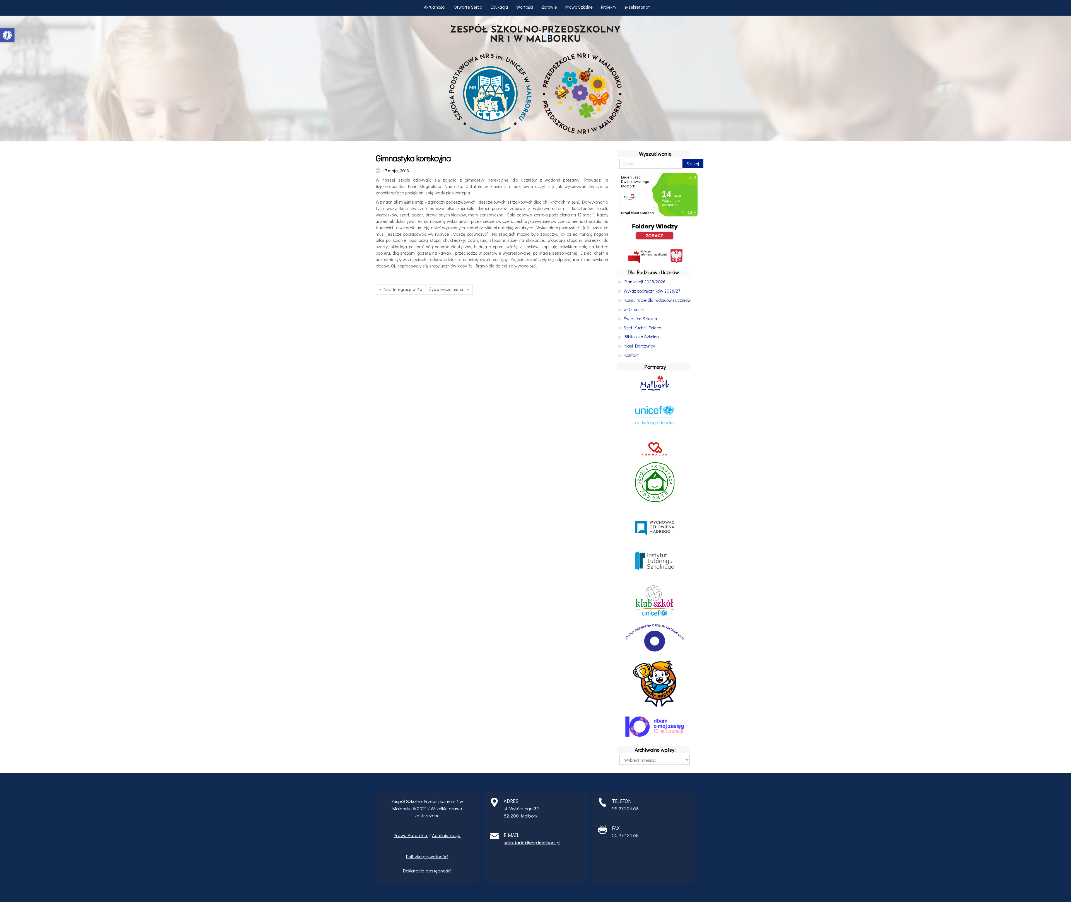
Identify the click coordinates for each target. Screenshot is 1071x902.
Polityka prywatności (427, 856)
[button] (7, 35)
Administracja (446, 835)
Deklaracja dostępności (427, 870)
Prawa (401, 835)
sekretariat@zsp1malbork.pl (532, 842)
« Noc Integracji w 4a (400, 289)
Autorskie (418, 835)
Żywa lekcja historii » (449, 289)
